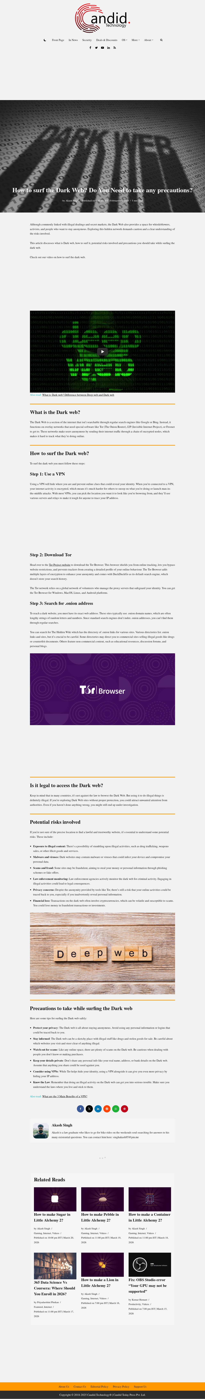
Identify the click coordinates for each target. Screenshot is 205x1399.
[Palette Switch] (45, 40)
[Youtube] (102, 47)
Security (87, 40)
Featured (38, 1306)
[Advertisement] (102, 75)
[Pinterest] (124, 1108)
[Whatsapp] (115, 1108)
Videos (55, 1233)
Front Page (58, 40)
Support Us (140, 1386)
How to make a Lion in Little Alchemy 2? (99, 1282)
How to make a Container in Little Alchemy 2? (150, 1217)
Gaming (38, 1233)
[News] (114, 47)
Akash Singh (72, 200)
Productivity (135, 1304)
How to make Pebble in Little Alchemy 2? (100, 1217)
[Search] (161, 40)
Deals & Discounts (106, 40)
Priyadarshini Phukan (48, 1302)
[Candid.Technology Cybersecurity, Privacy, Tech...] (102, 18)
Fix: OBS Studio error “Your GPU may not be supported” (148, 1285)
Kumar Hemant (139, 1299)
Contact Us (80, 1386)
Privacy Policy (121, 1386)
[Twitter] (96, 47)
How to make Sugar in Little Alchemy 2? (52, 1217)
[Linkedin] (108, 47)
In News (73, 40)
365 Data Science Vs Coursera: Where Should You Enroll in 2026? (54, 1288)
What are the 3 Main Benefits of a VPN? (64, 1096)
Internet (47, 1233)
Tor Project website (59, 565)
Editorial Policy (99, 1386)
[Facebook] (90, 47)
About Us (63, 1386)
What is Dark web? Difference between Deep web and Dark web (78, 395)
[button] (126, 39)
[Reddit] (107, 1108)
